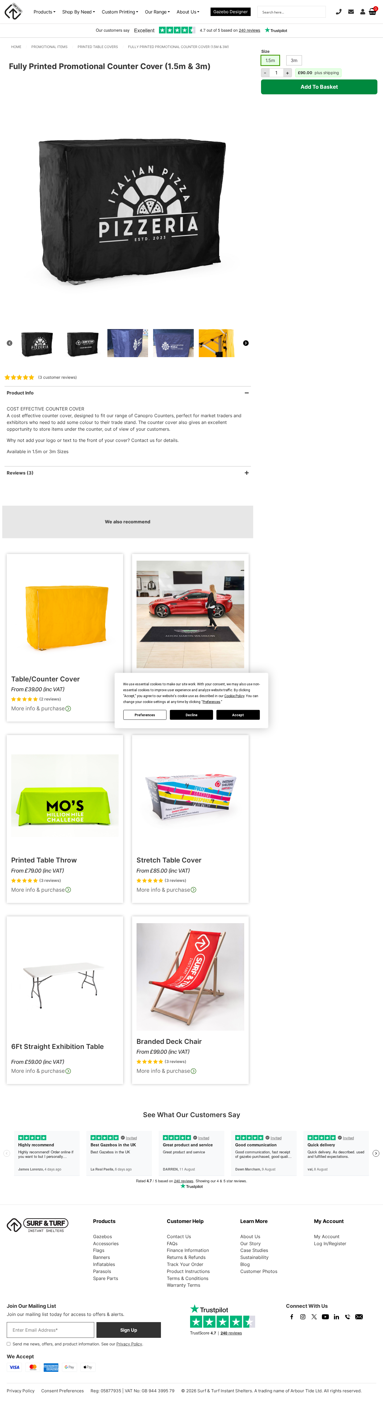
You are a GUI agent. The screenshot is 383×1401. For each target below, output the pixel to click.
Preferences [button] (211, 702)
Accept (238, 715)
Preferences (145, 715)
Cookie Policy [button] (234, 696)
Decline (191, 715)
